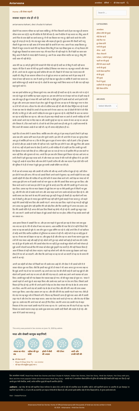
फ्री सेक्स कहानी (119, 3)
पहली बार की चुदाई (103, 61)
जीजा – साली (101, 50)
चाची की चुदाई (101, 47)
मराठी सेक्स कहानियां (103, 71)
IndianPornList (20, 396)
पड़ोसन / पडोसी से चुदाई (104, 57)
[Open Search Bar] (128, 3)
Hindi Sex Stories (41, 376)
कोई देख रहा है (101, 37)
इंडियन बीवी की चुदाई (103, 33)
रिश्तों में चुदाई (101, 82)
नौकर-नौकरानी (101, 54)
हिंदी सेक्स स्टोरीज (102, 88)
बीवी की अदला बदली (103, 64)
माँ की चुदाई (100, 75)
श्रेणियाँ (106, 3)
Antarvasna (16, 3)
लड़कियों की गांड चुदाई (104, 85)
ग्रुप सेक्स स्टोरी (101, 44)
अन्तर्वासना (98, 3)
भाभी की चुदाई (101, 68)
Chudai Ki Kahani (63, 376)
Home (15, 12)
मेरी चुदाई (100, 78)
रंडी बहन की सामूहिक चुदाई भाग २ (26, 365)
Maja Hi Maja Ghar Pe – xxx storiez (29, 362)
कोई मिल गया (101, 40)
